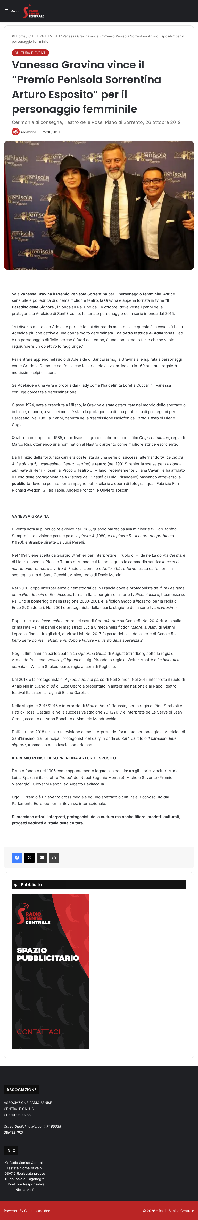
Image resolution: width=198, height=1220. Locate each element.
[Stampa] (54, 858)
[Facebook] (17, 858)
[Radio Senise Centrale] (33, 11)
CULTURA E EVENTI (44, 36)
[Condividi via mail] (42, 858)
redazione (28, 132)
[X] (29, 858)
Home (20, 36)
